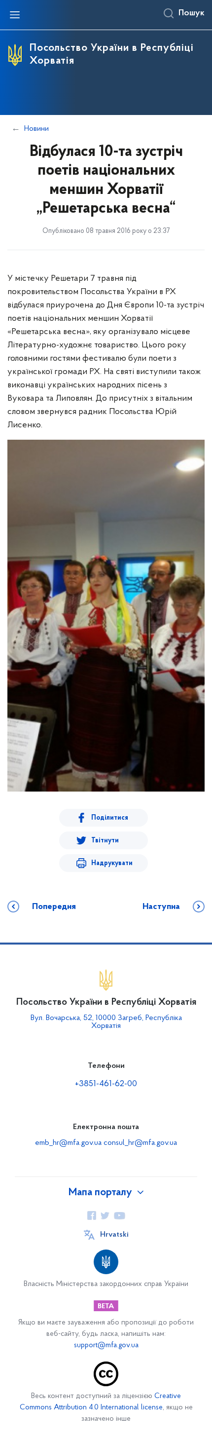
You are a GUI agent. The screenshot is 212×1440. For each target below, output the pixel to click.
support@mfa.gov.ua (106, 1345)
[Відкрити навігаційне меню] (15, 15)
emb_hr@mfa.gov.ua (68, 1143)
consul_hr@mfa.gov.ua (140, 1143)
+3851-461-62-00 (106, 1084)
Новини (36, 129)
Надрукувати (112, 863)
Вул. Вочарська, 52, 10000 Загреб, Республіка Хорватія (106, 1022)
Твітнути (105, 840)
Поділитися (109, 818)
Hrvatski (114, 1235)
